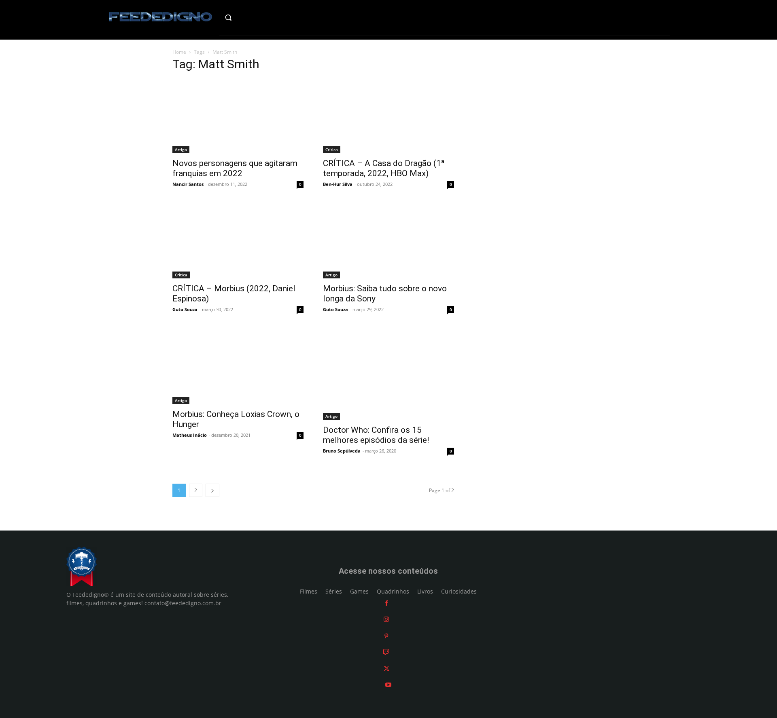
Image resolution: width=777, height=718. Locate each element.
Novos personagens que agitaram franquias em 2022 (234, 168)
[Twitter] (386, 668)
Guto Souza (184, 309)
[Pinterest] (386, 635)
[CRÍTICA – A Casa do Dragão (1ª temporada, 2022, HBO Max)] (388, 116)
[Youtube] (388, 685)
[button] (245, 17)
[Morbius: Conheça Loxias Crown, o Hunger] (238, 367)
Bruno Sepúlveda (342, 451)
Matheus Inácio (189, 435)
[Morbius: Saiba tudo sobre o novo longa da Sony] (388, 241)
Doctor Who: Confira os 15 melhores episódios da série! (376, 435)
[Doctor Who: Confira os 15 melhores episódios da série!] (388, 375)
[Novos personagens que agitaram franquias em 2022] (238, 116)
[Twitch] (386, 652)
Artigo (181, 149)
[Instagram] (386, 619)
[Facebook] (386, 603)
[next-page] (212, 490)
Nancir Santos (188, 184)
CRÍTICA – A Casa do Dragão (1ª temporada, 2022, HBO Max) (384, 168)
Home (179, 51)
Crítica (331, 149)
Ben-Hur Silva (337, 184)
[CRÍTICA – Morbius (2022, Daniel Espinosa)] (238, 241)
